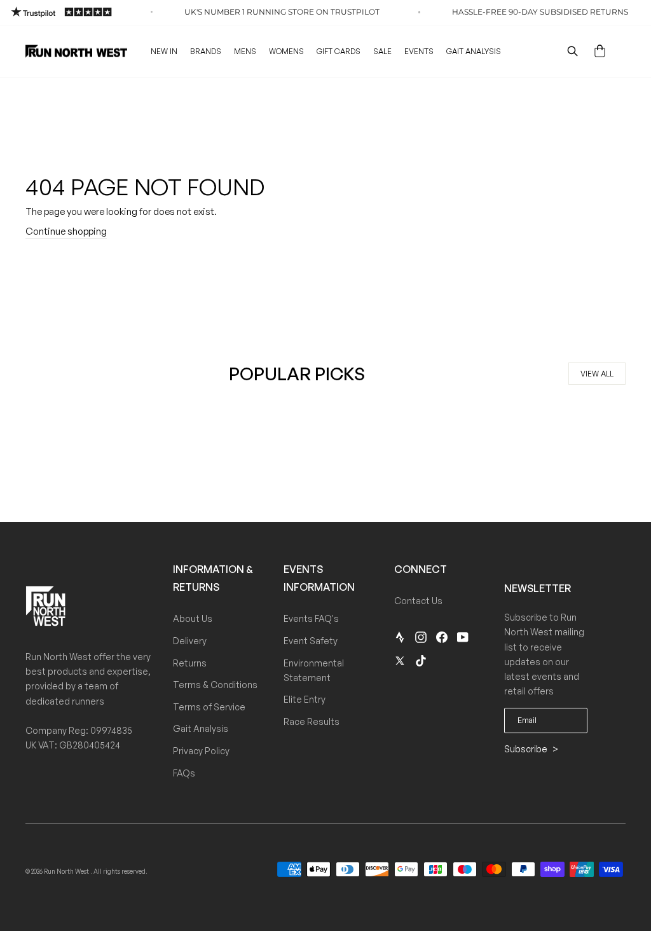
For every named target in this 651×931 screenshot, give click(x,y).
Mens (245, 51)
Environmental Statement (314, 670)
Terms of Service (209, 706)
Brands (205, 51)
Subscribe (526, 748)
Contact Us (418, 600)
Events (419, 51)
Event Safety (311, 640)
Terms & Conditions (215, 684)
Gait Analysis (473, 51)
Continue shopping (66, 231)
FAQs (184, 773)
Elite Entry (305, 699)
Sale (382, 51)
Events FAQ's (311, 618)
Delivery (190, 640)
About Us (192, 618)
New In (164, 51)
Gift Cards (338, 51)
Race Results (311, 721)
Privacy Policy (201, 750)
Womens (286, 51)
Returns (190, 663)
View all (596, 373)
